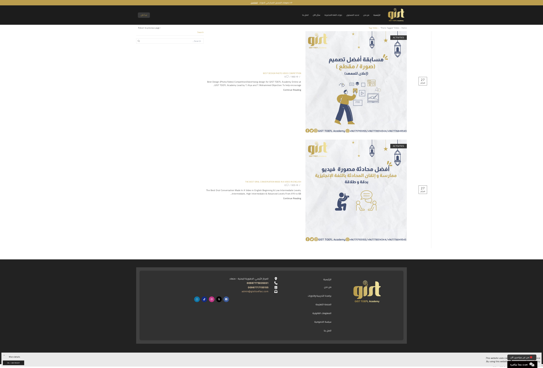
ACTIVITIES (398, 37)
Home (404, 27)
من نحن (366, 15)
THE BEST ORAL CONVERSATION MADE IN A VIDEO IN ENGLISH (273, 182)
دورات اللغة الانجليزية (333, 15)
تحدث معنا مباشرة (519, 364)
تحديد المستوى (352, 15)
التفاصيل (254, 3)
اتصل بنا (305, 15)
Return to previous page (149, 27)
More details (14, 356)
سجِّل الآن (316, 15)
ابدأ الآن (144, 15)
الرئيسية (376, 15)
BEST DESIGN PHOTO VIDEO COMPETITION (282, 73)
